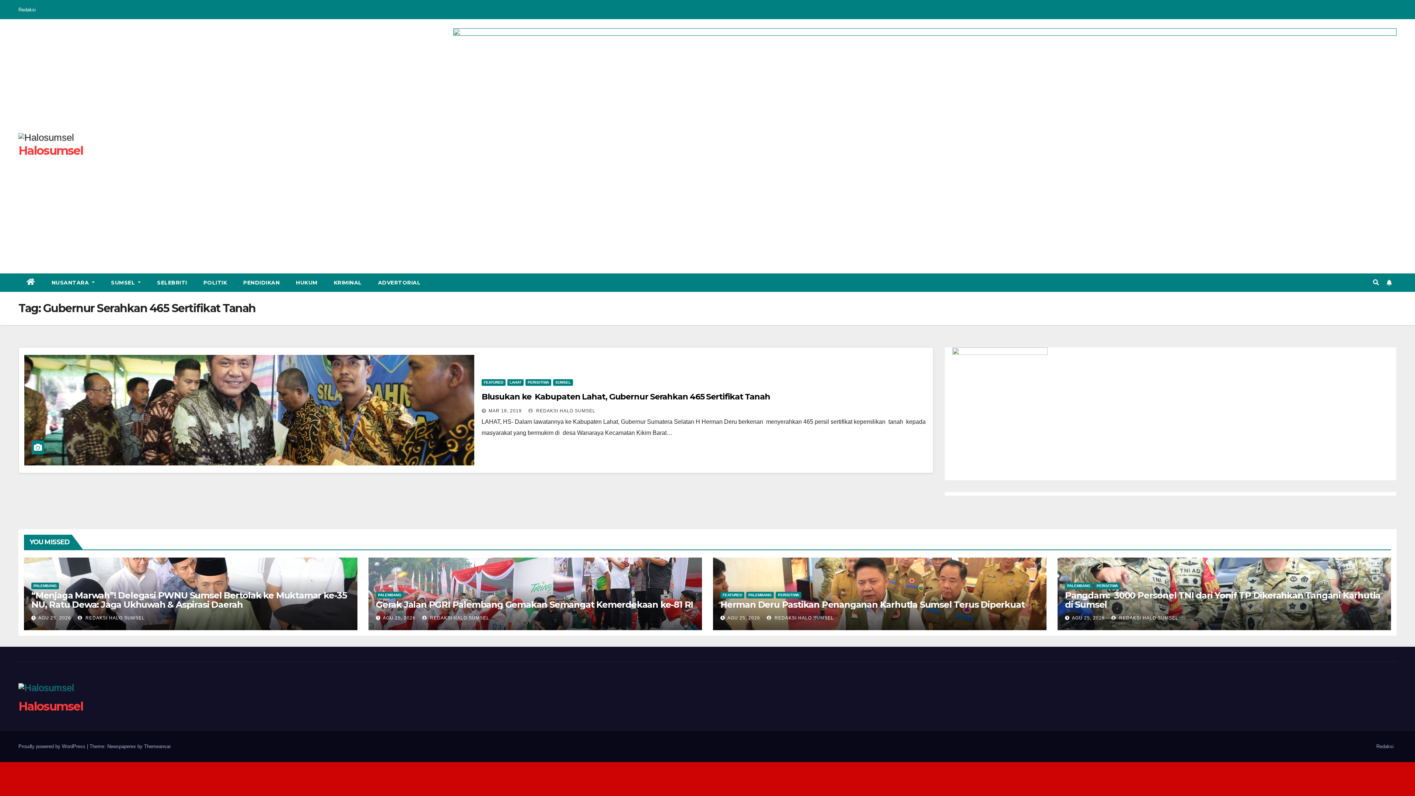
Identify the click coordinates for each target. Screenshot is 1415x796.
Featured (493, 382)
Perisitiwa (538, 382)
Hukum (307, 282)
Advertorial (399, 282)
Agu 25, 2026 (54, 618)
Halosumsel (50, 150)
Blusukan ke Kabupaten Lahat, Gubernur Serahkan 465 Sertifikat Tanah (626, 397)
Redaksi (27, 10)
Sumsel (124, 282)
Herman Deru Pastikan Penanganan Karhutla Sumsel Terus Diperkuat (872, 604)
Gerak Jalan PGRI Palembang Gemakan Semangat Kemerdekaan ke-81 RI (534, 604)
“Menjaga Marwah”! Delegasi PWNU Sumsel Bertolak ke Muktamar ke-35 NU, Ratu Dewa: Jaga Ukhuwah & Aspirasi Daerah (189, 600)
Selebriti (172, 282)
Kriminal (348, 282)
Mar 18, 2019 (505, 410)
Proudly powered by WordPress (52, 746)
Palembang (45, 586)
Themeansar (157, 746)
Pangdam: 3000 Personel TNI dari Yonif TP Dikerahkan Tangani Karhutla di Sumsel (1222, 600)
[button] (1376, 282)
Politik (215, 282)
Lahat (515, 382)
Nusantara (71, 282)
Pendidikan (261, 282)
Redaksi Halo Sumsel (565, 410)
